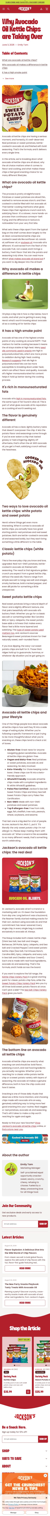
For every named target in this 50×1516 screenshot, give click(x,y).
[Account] (41, 9)
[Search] (8, 9)
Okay (37, 1513)
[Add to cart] (28, 1392)
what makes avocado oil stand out (26, 258)
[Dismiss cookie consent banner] (46, 1498)
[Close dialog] (45, 1475)
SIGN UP (43, 1224)
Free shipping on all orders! (25, 2)
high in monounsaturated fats (31, 398)
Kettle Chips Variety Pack (15, 976)
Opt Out (11, 1508)
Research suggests (11, 360)
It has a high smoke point (14, 72)
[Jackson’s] (24, 9)
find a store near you (12, 1129)
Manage (13, 1513)
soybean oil (26, 242)
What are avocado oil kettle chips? (19, 60)
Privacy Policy (13, 1504)
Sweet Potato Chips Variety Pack (18, 983)
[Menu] (3, 9)
